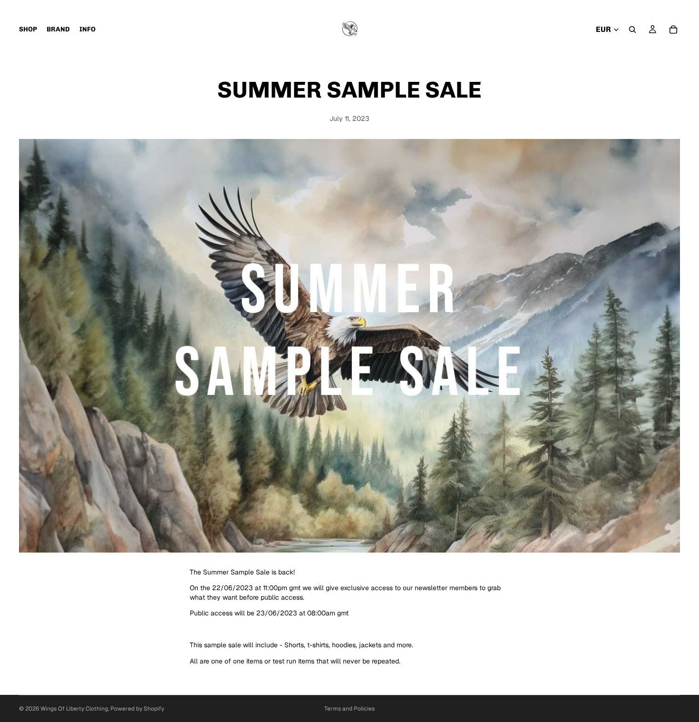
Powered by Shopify (137, 708)
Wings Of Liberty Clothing (74, 708)
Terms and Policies (349, 708)
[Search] (632, 29)
